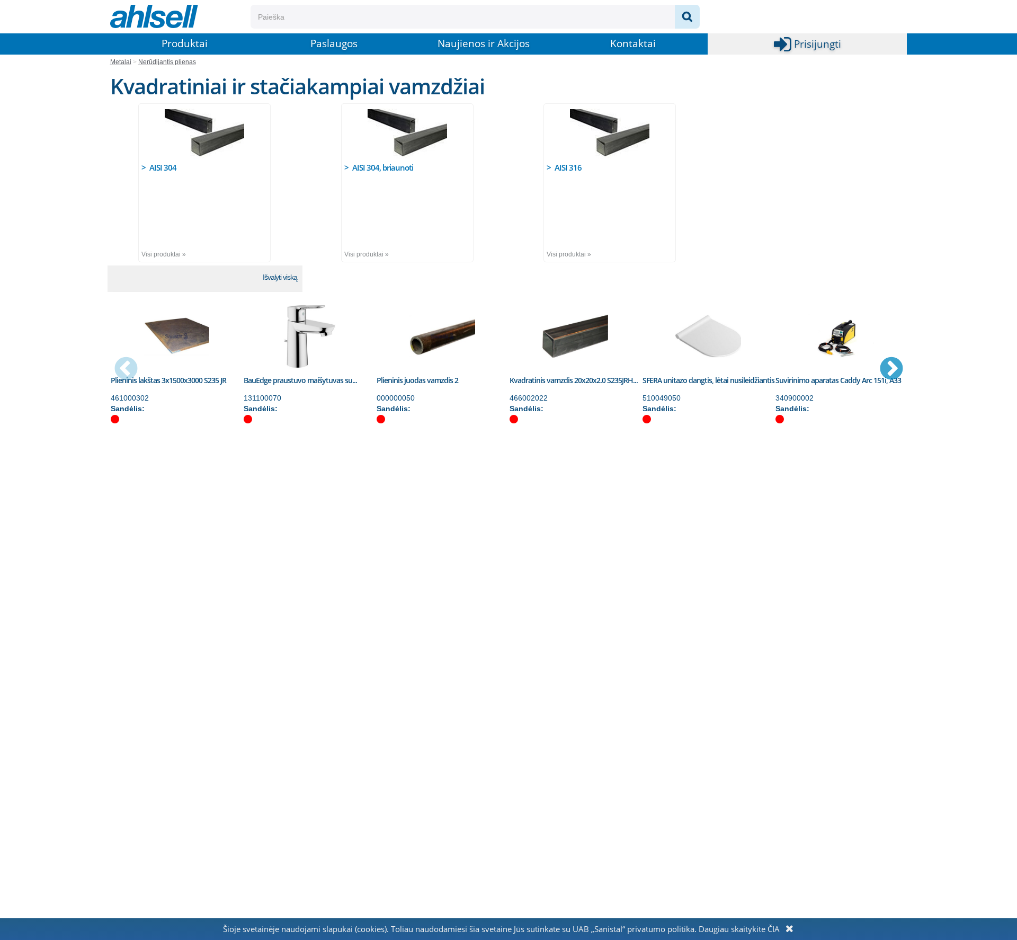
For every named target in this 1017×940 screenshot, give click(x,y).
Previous (126, 369)
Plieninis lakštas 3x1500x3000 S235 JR (168, 380)
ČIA (774, 929)
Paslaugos (334, 43)
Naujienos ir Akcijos (484, 43)
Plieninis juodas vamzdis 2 (417, 380)
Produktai (185, 43)
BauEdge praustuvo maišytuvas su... (300, 380)
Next (891, 369)
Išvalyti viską (280, 277)
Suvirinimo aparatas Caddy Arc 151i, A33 (838, 380)
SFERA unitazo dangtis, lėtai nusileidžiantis (708, 380)
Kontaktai (633, 43)
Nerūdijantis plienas (167, 62)
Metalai (120, 62)
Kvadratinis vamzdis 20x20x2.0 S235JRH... (574, 380)
